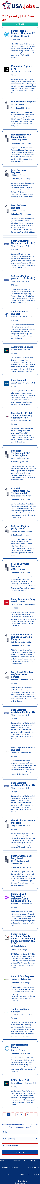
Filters (21, 24)
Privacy (8, 1174)
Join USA (36, 1174)
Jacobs (14, 71)
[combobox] (20, 1132)
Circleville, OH (22, 826)
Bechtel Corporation (19, 104)
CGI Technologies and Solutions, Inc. (20, 862)
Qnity (13, 826)
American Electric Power (21, 458)
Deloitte (14, 753)
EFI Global (15, 36)
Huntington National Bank (21, 979)
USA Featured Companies (9, 1167)
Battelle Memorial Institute (21, 531)
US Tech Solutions (18, 946)
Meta (13, 246)
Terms (22, 1174)
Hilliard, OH (25, 36)
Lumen (14, 1014)
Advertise (16, 1160)
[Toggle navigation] (38, 6)
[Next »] (36, 1114)
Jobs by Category (33, 1167)
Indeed (14, 317)
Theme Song (22, 1181)
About (2, 1160)
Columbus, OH (25, 71)
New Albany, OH (17, 108)
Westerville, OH (18, 867)
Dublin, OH (15, 950)
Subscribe (20, 1152)
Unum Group (16, 383)
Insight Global (16, 350)
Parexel (14, 420)
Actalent (14, 680)
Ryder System (16, 604)
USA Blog (32, 1160)
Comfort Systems (18, 1050)
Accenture (15, 904)
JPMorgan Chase (18, 175)
